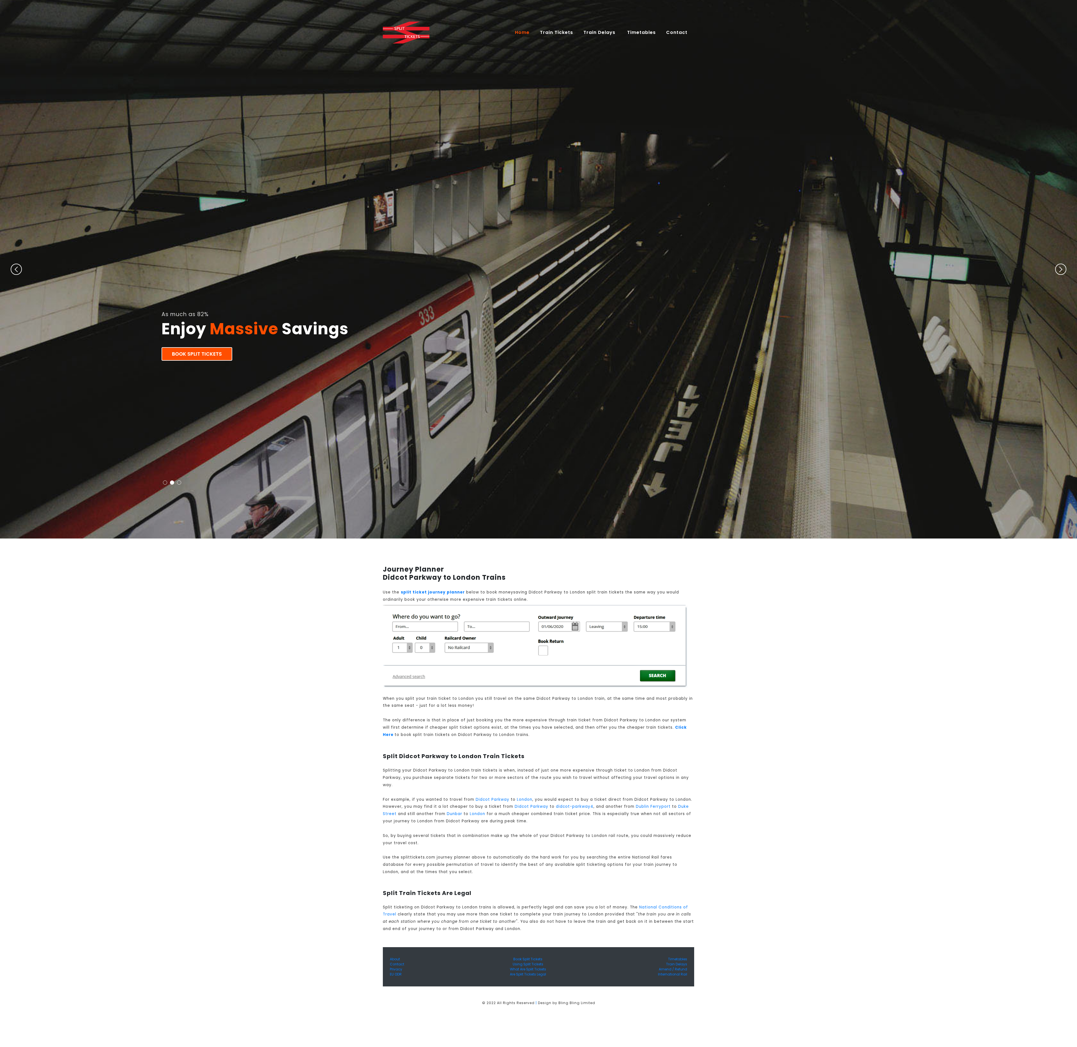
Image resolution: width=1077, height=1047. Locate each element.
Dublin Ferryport (653, 806)
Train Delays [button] (600, 32)
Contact (397, 964)
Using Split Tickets (528, 964)
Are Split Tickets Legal (528, 974)
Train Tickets (556, 32)
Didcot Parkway (492, 799)
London (524, 799)
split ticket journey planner (433, 592)
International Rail (672, 974)
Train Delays (676, 964)
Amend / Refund (673, 969)
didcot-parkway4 (574, 806)
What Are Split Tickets (528, 969)
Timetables (641, 32)
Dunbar (454, 813)
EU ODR (396, 974)
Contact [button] (677, 32)
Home (524, 32)
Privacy (396, 969)
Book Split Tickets (197, 354)
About (395, 959)
